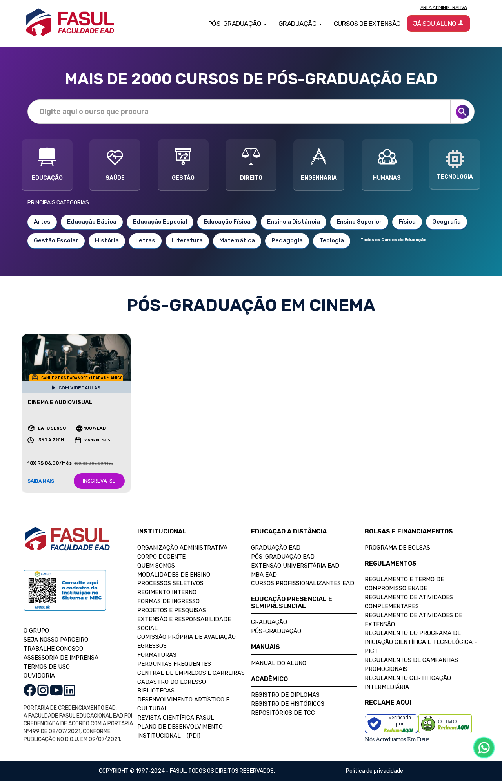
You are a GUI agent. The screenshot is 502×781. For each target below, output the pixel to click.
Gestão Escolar (56, 240)
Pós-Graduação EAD (283, 556)
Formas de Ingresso (168, 601)
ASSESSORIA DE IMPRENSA (61, 657)
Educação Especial (160, 221)
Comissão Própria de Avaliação (186, 636)
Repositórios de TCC (283, 712)
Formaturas (156, 654)
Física (407, 221)
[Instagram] (43, 690)
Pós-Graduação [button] (235, 23)
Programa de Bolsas (397, 547)
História (107, 240)
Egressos (152, 645)
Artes (42, 221)
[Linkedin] (69, 690)
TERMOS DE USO (47, 666)
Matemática (237, 240)
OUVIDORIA (39, 675)
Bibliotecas (156, 690)
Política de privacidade (374, 771)
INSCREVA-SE (99, 481)
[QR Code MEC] (65, 598)
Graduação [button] (298, 23)
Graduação (269, 622)
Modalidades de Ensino (173, 574)
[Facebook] (30, 690)
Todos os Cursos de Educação (393, 239)
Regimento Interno (166, 592)
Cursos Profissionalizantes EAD (302, 583)
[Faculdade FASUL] (67, 545)
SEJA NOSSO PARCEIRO (56, 639)
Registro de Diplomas (285, 694)
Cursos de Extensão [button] (367, 23)
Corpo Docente (161, 556)
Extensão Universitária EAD (295, 565)
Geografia (446, 221)
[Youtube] (56, 690)
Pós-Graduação (276, 631)
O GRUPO (36, 630)
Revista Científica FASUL (175, 717)
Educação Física (227, 221)
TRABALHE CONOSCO (53, 648)
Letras (145, 240)
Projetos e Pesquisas (171, 610)
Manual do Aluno (278, 663)
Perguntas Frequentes (174, 663)
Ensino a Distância (293, 221)
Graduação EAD (275, 547)
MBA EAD (264, 574)
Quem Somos (156, 565)
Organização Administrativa (182, 547)
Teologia (331, 240)
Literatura (187, 240)
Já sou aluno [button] (435, 23)
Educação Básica (91, 221)
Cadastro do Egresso (171, 681)
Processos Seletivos (170, 583)
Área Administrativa (443, 7)
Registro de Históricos (287, 703)
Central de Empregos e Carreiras (191, 672)
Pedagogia (287, 240)
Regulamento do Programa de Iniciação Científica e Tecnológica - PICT (421, 641)
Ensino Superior (359, 221)
